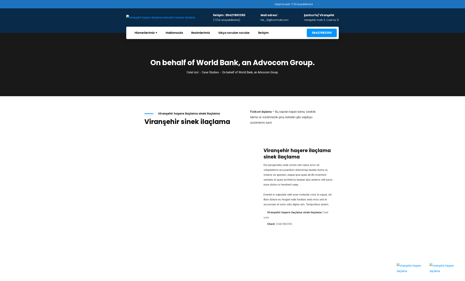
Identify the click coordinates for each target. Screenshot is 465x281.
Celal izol (193, 72)
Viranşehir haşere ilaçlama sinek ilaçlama (294, 212)
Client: (271, 224)
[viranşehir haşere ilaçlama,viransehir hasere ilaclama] (160, 17)
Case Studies (210, 72)
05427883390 (322, 33)
